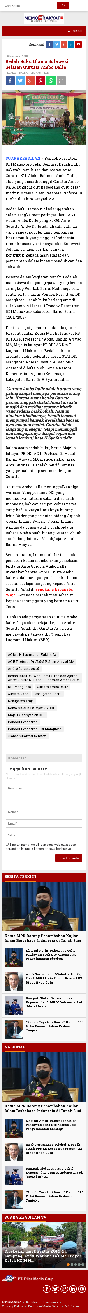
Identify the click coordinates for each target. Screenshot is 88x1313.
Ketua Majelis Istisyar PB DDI (31, 708)
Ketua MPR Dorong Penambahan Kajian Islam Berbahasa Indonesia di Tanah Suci (43, 938)
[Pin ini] (40, 80)
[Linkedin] (71, 44)
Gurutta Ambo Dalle (52, 687)
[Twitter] (57, 44)
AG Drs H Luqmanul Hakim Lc (32, 654)
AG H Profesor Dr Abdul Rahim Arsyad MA (41, 661)
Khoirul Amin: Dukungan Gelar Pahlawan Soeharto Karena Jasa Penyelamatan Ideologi (51, 954)
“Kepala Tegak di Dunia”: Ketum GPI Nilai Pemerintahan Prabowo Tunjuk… (54, 1026)
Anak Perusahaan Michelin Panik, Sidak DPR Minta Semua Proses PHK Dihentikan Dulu (54, 978)
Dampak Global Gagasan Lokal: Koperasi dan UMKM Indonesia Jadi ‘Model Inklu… (54, 1002)
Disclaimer (50, 1302)
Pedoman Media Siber (44, 1306)
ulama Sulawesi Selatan (27, 736)
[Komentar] (61, 80)
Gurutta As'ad (18, 694)
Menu (77, 31)
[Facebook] (49, 44)
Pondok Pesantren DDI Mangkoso (34, 729)
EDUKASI (36, 72)
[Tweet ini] (20, 80)
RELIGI (46, 72)
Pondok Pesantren (23, 722)
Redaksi (32, 1302)
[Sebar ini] (10, 80)
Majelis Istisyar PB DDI (26, 715)
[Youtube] (78, 44)
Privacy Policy (12, 1306)
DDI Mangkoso (19, 687)
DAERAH (24, 72)
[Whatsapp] (51, 80)
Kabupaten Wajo (21, 701)
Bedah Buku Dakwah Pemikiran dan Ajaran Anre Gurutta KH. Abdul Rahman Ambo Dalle (43, 678)
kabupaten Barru (48, 694)
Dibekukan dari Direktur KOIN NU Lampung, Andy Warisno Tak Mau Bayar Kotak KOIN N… (43, 1256)
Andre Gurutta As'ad (23, 668)
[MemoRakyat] (44, 18)
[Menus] (84, 5)
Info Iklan (72, 1306)
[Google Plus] (64, 44)
